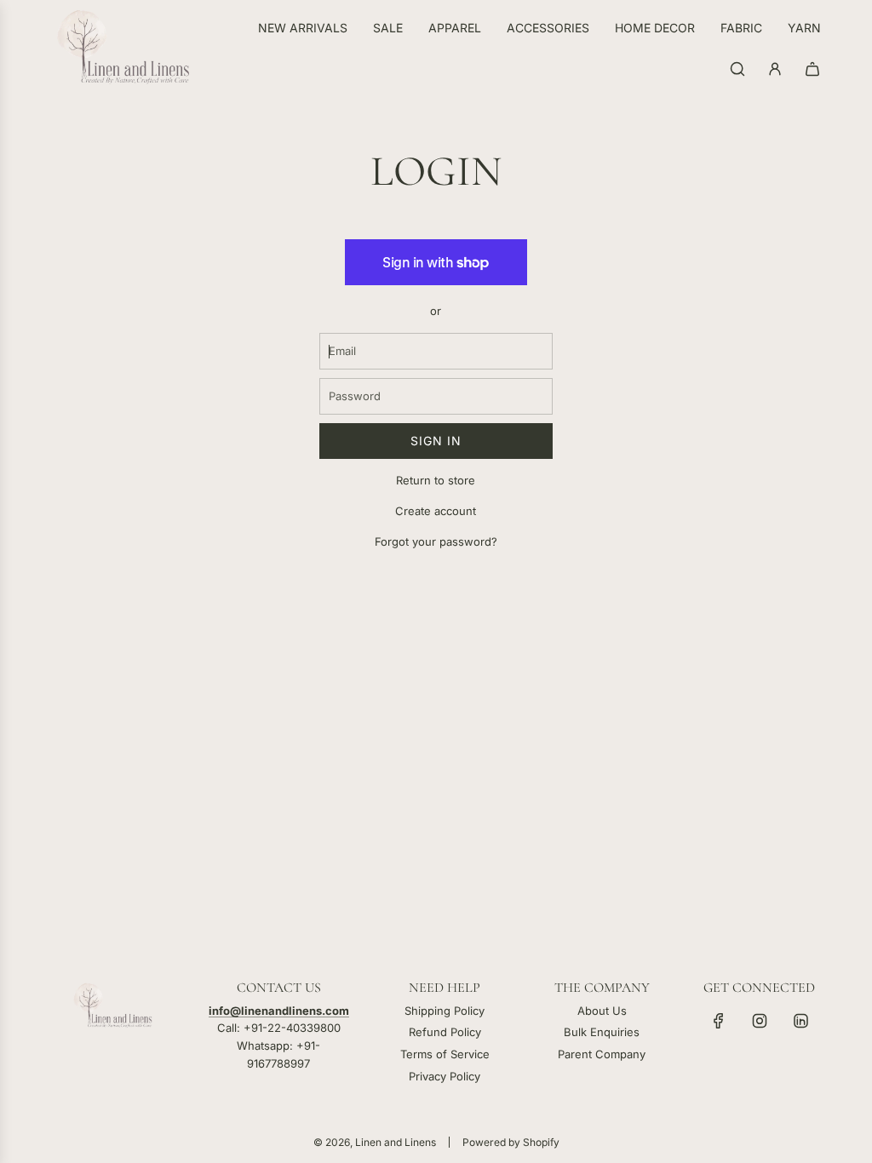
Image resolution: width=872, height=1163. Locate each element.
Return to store (435, 480)
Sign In (436, 440)
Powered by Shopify (510, 1142)
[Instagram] (759, 1021)
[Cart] (812, 69)
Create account (435, 511)
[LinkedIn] (800, 1021)
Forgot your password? (436, 541)
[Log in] (775, 69)
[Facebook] (718, 1021)
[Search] (737, 69)
